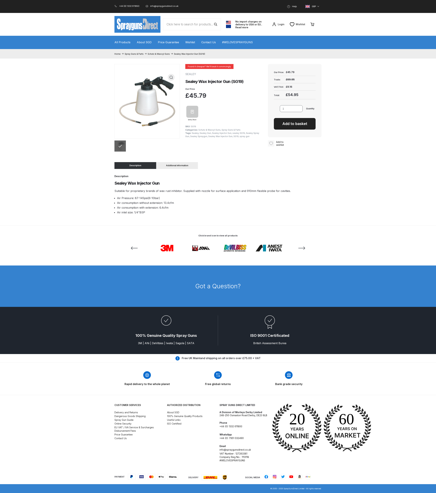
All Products (122, 42)
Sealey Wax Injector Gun (220, 136)
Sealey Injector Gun (221, 133)
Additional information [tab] (177, 165)
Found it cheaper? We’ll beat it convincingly (209, 66)
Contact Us (208, 42)
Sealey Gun (205, 133)
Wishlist (190, 42)
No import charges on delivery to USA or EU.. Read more (248, 24)
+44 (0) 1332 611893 (231, 426)
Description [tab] (135, 165)
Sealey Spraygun (198, 136)
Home (117, 54)
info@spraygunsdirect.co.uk (235, 449)
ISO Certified (174, 423)
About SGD (144, 42)
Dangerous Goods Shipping (130, 416)
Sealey (195, 133)
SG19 (236, 136)
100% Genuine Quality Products (185, 416)
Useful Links (174, 419)
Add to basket (294, 123)
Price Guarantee (168, 42)
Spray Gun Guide (124, 419)
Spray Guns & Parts (134, 54)
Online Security (122, 423)
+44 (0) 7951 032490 (232, 438)
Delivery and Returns (126, 412)
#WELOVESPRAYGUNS (237, 42)
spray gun (245, 136)
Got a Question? (218, 286)
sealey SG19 (238, 133)
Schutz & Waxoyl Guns (159, 54)
